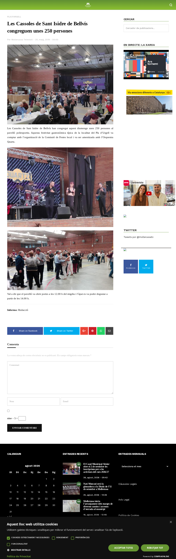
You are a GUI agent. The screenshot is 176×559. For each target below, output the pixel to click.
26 (25, 505)
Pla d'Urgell (14, 17)
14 (39, 492)
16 (54, 492)
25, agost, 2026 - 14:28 (95, 495)
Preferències (82, 537)
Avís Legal (123, 499)
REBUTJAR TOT (155, 547)
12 (25, 492)
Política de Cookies (128, 515)
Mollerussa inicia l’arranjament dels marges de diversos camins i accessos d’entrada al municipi (98, 505)
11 (17, 492)
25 (17, 505)
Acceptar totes (123, 547)
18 (17, 498)
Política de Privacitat (19, 556)
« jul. (10, 516)
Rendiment (62, 537)
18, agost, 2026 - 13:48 (95, 515)
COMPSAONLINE (161, 556)
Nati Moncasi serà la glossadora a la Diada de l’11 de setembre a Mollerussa (97, 486)
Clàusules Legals (127, 484)
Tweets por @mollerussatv (138, 237)
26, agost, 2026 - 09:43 (95, 477)
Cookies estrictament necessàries (30, 537)
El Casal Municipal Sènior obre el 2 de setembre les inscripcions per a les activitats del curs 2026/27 (96, 468)
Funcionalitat (19, 543)
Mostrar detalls (20, 550)
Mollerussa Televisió (22, 39)
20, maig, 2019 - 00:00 (46, 39)
